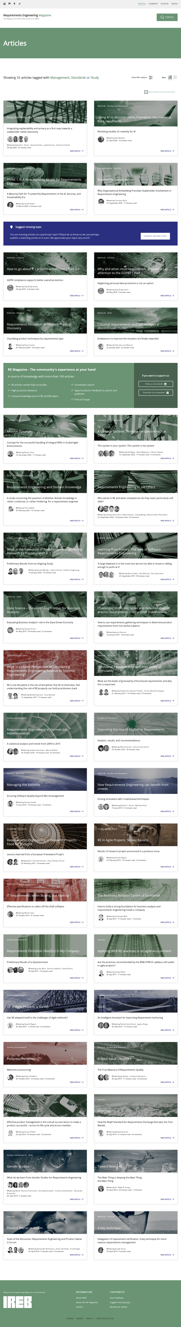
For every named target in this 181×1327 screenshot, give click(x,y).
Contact (79, 1307)
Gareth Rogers (121, 857)
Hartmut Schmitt (63, 145)
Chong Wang (140, 514)
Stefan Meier (120, 972)
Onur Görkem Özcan (56, 861)
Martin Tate (29, 913)
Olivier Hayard (157, 452)
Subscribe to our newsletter (154, 392)
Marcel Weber (52, 750)
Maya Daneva (128, 514)
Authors (165, 4)
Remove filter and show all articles (161, 92)
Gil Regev (132, 452)
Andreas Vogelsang (71, 570)
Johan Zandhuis (30, 1076)
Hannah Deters (36, 145)
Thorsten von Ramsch (124, 345)
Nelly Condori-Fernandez (157, 514)
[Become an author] (20, 4)
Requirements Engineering (27, 16)
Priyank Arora (30, 629)
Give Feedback (116, 1297)
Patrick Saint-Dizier (141, 747)
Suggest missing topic (155, 236)
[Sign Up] (4, 4)
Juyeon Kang (142, 1024)
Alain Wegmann (143, 452)
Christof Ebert (30, 1132)
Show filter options (139, 77)
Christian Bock (121, 200)
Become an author (118, 1307)
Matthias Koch (141, 805)
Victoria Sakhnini (54, 968)
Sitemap (70, 1318)
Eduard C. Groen (22, 145)
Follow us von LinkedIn (154, 384)
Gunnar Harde (30, 802)
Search (174, 4)
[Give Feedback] (9, 4)
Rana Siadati (133, 573)
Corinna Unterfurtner (64, 1191)
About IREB (81, 1297)
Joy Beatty (124, 1076)
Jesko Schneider (62, 1249)
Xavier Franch (57, 570)
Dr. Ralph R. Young (122, 1187)
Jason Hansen (120, 632)
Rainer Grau (29, 452)
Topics (169, 17)
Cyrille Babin (29, 203)
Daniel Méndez (43, 570)
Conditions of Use (105, 1318)
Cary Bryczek (49, 695)
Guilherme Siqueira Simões (131, 691)
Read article (75, 151)
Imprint (79, 1318)
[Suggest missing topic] (15, 4)
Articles (142, 4)
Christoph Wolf (121, 916)
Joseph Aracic (120, 1249)
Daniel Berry (67, 968)
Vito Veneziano (157, 573)
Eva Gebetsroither (46, 1191)
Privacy (89, 1318)
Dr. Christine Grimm (38, 861)
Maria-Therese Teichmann (26, 1191)
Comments (153, 4)
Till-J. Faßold (29, 508)
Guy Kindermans (31, 286)
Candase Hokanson (138, 1076)
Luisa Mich (41, 968)
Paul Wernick (144, 573)
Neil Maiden (120, 138)
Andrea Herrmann (114, 514)
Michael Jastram (36, 695)
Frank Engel (75, 1249)
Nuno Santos (29, 345)
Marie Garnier (126, 747)
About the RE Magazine (87, 1302)
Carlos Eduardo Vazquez (154, 691)
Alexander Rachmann (46, 1249)
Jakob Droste (49, 145)
